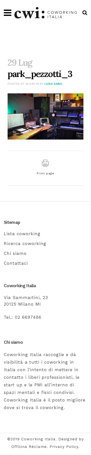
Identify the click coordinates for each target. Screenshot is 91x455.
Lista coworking (22, 233)
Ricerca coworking (25, 243)
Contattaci (16, 263)
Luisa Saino (53, 84)
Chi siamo (15, 253)
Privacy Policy (64, 446)
